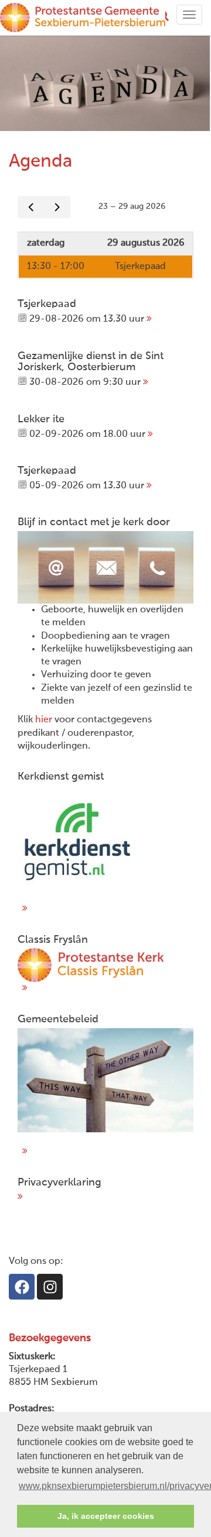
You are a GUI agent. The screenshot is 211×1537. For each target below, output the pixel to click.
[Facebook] (22, 1287)
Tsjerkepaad (140, 266)
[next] (57, 207)
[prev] (31, 207)
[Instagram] (50, 1287)
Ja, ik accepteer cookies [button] (105, 1516)
